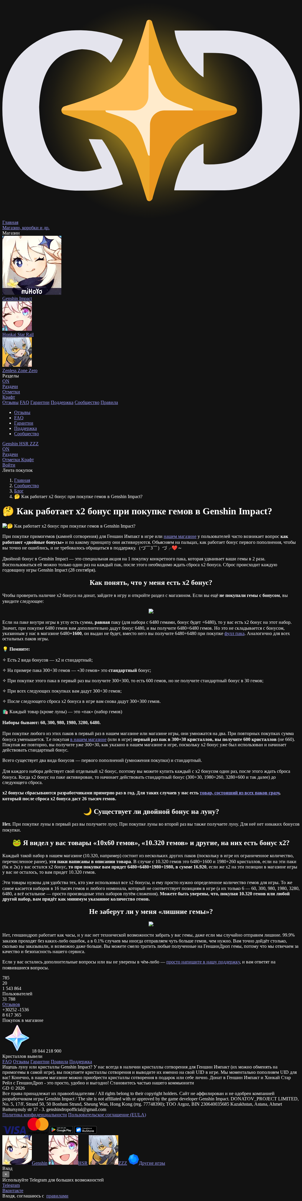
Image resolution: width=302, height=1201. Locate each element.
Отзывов (11, 1004)
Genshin (10, 443)
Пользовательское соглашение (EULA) (107, 1114)
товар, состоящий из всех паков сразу (239, 792)
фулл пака (234, 633)
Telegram (11, 1185)
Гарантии (40, 402)
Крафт (8, 397)
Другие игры (152, 1163)
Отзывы (10, 402)
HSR (24, 443)
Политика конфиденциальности (34, 1114)
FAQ (24, 402)
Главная (22, 480)
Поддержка (62, 402)
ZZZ (34, 443)
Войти (8, 464)
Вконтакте (12, 1190)
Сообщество (87, 402)
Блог (19, 490)
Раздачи (10, 451)
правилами (57, 1195)
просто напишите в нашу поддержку (203, 961)
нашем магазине (180, 536)
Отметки (11, 459)
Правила (109, 402)
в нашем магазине (88, 739)
